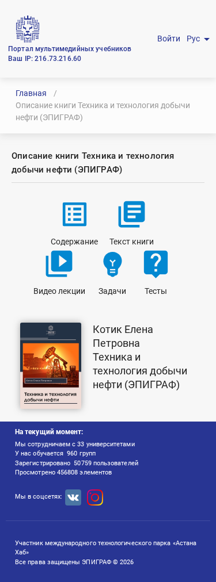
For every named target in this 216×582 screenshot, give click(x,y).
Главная (31, 93)
